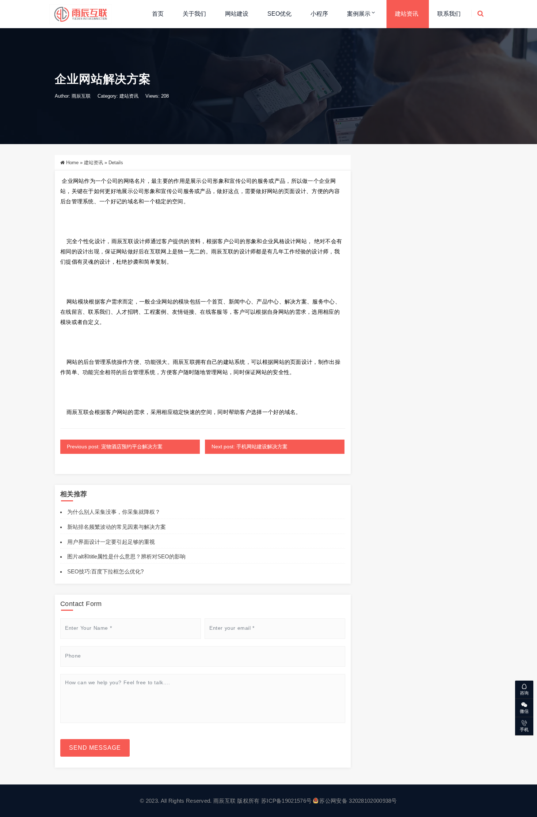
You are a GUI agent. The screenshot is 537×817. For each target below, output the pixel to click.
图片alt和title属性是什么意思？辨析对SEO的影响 (126, 556)
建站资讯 (406, 14)
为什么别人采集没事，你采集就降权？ (113, 512)
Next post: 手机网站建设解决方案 (249, 446)
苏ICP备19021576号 (286, 801)
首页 (158, 14)
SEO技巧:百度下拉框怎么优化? (105, 571)
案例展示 (358, 14)
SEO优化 (279, 14)
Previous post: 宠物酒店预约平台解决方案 (115, 446)
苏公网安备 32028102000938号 (358, 801)
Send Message (95, 748)
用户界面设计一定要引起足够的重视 (111, 542)
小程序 (319, 14)
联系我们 (449, 14)
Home (72, 162)
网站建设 (236, 14)
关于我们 (194, 14)
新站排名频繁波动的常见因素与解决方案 (116, 527)
